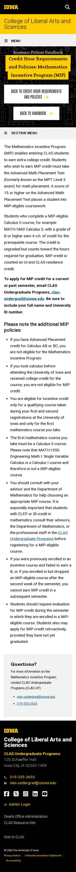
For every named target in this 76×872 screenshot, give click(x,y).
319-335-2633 (27, 704)
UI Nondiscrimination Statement (43, 855)
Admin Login (19, 804)
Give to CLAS (14, 837)
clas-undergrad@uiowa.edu (36, 697)
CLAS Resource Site (20, 823)
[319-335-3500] (6, 777)
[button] (67, 7)
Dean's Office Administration (25, 817)
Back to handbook (33, 113)
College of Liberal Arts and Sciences (37, 24)
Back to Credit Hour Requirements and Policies (36, 93)
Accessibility (13, 860)
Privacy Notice (12, 855)
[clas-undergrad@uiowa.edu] (6, 783)
